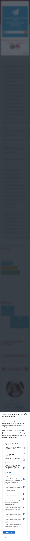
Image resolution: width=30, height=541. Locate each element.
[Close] (26, 414)
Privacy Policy (24, 538)
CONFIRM (9, 532)
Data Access (15, 538)
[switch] (24, 448)
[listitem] (15, 444)
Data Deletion (5, 538)
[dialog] (15, 476)
